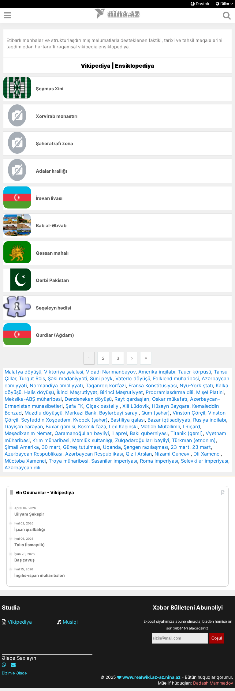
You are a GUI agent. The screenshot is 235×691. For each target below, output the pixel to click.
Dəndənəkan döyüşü (88, 399)
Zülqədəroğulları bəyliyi (142, 440)
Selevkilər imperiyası (204, 461)
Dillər (224, 4)
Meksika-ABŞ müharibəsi (33, 399)
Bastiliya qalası (127, 420)
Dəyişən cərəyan (24, 426)
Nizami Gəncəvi (173, 454)
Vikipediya (20, 622)
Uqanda (112, 447)
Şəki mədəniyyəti (67, 378)
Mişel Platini (210, 392)
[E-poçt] (13, 665)
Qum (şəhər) (155, 413)
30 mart (51, 447)
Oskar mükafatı (169, 399)
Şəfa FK (74, 406)
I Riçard (191, 426)
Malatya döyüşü (23, 372)
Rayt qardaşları (131, 399)
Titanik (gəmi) (186, 433)
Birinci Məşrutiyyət (121, 392)
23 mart (180, 447)
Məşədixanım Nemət (28, 433)
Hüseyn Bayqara (170, 406)
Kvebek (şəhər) (90, 420)
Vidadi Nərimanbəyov (111, 372)
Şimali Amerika (22, 447)
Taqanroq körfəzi (106, 385)
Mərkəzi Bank (80, 413)
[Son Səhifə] (146, 358)
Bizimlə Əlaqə (14, 672)
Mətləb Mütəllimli (160, 426)
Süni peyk (101, 378)
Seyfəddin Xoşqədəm (45, 420)
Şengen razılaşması (146, 447)
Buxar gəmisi (60, 426)
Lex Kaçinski (123, 426)
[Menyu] (7, 15)
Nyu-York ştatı (196, 385)
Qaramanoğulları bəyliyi (81, 433)
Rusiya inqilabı (209, 420)
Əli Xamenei (207, 454)
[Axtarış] (226, 15)
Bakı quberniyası (149, 433)
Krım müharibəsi (50, 440)
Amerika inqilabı (156, 372)
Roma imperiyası (159, 461)
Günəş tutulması (81, 447)
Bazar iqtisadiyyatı (168, 420)
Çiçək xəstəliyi (103, 406)
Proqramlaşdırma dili (169, 392)
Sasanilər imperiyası (114, 461)
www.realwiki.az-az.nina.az (151, 677)
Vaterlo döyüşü (132, 378)
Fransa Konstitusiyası (153, 385)
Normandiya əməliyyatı (56, 385)
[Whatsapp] (4, 665)
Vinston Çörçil (189, 413)
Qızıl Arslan (139, 454)
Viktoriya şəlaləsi (63, 372)
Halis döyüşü (39, 392)
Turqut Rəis (32, 378)
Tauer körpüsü (194, 372)
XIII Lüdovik (135, 406)
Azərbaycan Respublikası (33, 454)
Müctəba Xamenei (25, 461)
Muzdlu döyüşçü (43, 413)
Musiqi (70, 622)
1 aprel (119, 433)
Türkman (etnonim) (194, 440)
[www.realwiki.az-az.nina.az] (117, 15)
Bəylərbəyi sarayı (119, 413)
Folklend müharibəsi (176, 378)
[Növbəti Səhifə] (132, 358)
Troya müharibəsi (68, 461)
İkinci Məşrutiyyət (77, 392)
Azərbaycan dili (22, 467)
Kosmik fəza (92, 426)
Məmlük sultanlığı (92, 440)
